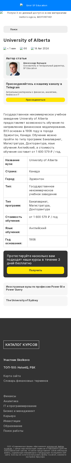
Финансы (9, 396)
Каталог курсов (21, 345)
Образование (12, 426)
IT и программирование (20, 406)
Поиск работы (13, 430)
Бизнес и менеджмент (19, 411)
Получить (35, 270)
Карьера (9, 416)
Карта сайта (12, 376)
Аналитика (10, 401)
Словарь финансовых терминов (25, 380)
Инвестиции (11, 421)
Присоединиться (35, 99)
